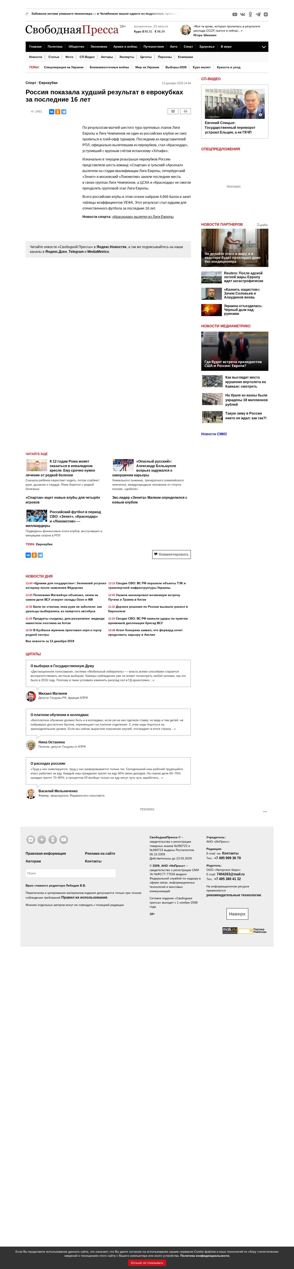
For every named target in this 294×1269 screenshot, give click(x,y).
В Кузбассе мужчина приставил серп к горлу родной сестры (64, 632)
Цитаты (146, 56)
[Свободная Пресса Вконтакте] (242, 14)
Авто (174, 46)
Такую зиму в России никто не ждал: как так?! (245, 416)
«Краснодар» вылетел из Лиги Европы (143, 217)
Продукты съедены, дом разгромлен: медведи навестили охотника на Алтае (65, 621)
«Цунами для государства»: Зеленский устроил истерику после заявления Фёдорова (66, 585)
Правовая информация (46, 853)
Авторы (107, 56)
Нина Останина (52, 742)
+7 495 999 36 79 (227, 858)
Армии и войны (125, 46)
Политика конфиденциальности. (205, 1255)
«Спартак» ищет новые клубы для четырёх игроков (63, 500)
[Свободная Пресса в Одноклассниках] (250, 14)
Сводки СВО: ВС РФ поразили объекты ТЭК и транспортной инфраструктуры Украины (147, 585)
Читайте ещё (37, 454)
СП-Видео (87, 56)
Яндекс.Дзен (56, 251)
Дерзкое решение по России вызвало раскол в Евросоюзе (148, 609)
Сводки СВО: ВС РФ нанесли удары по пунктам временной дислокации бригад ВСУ (148, 621)
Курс (137, 31)
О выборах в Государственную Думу (62, 666)
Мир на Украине (147, 67)
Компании (185, 56)
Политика (55, 46)
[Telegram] (63, 111)
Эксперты (126, 56)
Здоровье (207, 46)
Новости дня (39, 576)
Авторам (33, 861)
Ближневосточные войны (109, 67)
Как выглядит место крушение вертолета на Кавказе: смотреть (245, 382)
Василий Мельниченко (58, 791)
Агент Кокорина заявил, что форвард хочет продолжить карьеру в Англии (145, 632)
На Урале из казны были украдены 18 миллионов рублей (246, 399)
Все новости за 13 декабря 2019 (50, 641)
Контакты (93, 861)
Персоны (165, 56)
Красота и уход (228, 67)
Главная (35, 46)
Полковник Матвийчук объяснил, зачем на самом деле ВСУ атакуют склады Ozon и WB (62, 597)
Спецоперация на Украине (64, 67)
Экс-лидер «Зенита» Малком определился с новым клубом (149, 500)
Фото (69, 56)
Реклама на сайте (100, 853)
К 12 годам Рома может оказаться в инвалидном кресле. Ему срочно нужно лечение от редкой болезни (60, 468)
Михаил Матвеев (53, 693)
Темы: (34, 67)
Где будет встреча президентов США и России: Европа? (233, 364)
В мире (226, 46)
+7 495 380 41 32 (227, 879)
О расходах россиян (48, 763)
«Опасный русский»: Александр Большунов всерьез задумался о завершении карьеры (144, 468)
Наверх (237, 913)
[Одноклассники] (57, 111)
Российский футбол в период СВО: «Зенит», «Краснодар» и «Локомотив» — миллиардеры (63, 519)
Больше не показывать (147, 1262)
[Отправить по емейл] (173, 111)
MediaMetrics (98, 251)
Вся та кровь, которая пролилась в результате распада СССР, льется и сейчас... (226, 28)
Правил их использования (84, 897)
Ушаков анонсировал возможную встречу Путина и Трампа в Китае (144, 597)
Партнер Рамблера (260, 930)
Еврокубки (48, 83)
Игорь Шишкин (204, 35)
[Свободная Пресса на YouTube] (234, 14)
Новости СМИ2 (214, 434)
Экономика (99, 46)
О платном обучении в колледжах (60, 715)
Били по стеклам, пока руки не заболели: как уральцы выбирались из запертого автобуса (64, 609)
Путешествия (154, 46)
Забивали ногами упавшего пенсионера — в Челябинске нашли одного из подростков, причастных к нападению (117, 12)
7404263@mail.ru (231, 874)
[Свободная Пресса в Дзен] (265, 14)
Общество (76, 46)
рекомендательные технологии (233, 895)
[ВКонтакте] (51, 111)
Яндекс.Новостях (112, 247)
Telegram (76, 251)
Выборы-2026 (176, 67)
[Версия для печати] (185, 111)
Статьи (53, 56)
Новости (35, 56)
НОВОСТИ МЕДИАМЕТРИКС (226, 326)
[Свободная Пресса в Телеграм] (258, 14)
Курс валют (202, 67)
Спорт (188, 46)
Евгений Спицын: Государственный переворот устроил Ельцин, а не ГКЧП (230, 127)
